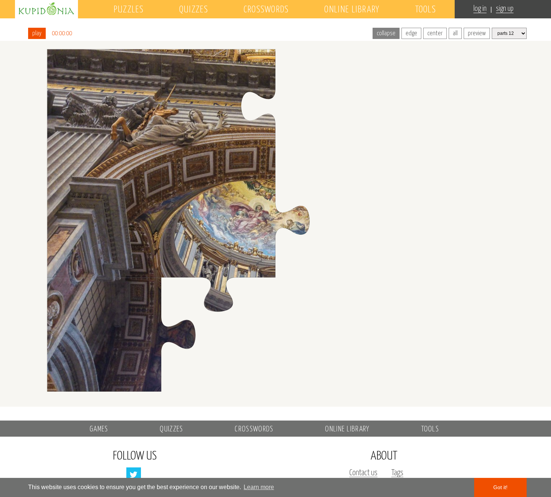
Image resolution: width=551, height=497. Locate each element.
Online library (351, 9)
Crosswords (266, 9)
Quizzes (193, 9)
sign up (505, 8)
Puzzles (129, 9)
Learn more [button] (259, 487)
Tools (425, 9)
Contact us (363, 473)
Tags (397, 473)
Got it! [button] (500, 487)
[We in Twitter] (133, 474)
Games (99, 429)
